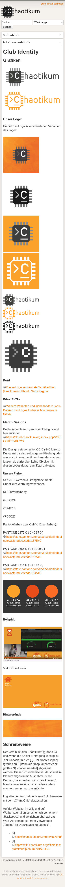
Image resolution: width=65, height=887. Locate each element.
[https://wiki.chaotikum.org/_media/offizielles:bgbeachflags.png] (32, 728)
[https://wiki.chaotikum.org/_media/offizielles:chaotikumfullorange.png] (21, 313)
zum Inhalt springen (52, 3)
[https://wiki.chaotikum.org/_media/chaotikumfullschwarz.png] (21, 326)
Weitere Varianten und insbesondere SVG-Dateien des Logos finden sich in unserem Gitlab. (32, 410)
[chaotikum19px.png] (21, 355)
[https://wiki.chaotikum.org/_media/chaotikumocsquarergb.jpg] (21, 233)
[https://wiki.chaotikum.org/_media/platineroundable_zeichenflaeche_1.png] (21, 196)
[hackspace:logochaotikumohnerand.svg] (32, 77)
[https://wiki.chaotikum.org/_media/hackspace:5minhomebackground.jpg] (32, 691)
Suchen (7, 26)
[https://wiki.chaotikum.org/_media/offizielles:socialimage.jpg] (21, 154)
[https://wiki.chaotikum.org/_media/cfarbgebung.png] (32, 596)
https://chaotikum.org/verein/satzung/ (38, 836)
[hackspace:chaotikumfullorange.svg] (32, 100)
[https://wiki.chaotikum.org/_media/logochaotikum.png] (21, 300)
